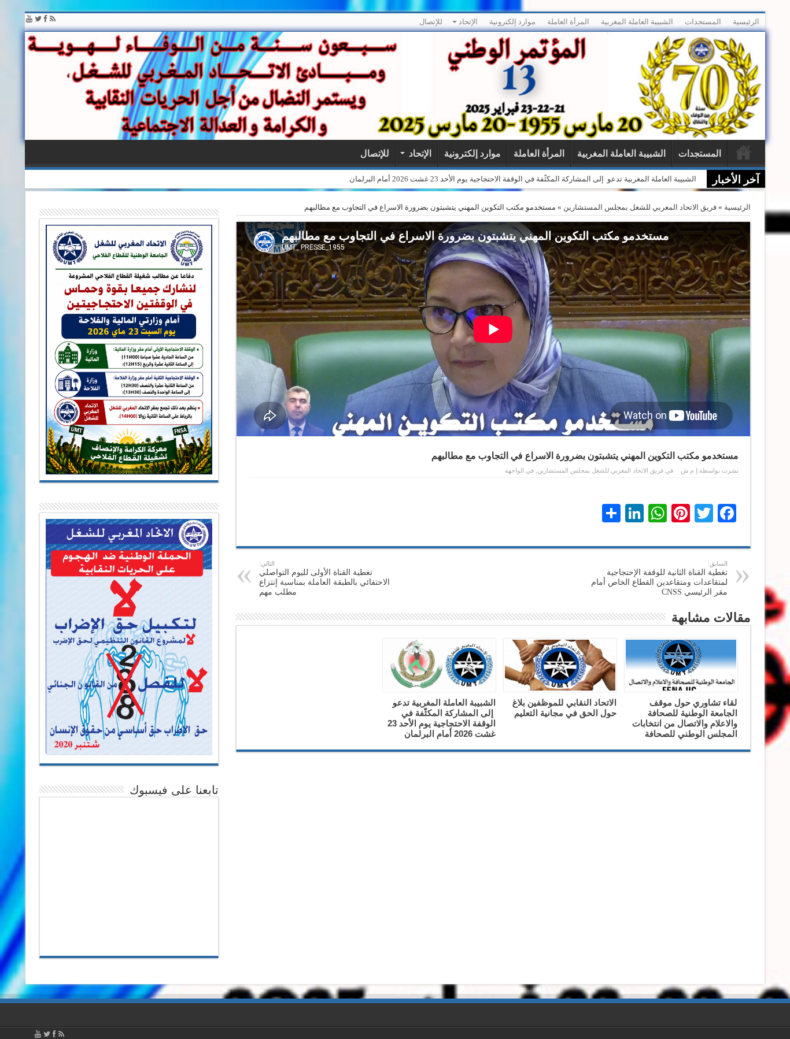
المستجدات (703, 21)
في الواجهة (519, 470)
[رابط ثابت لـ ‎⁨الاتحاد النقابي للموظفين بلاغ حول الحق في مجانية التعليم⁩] (560, 665)
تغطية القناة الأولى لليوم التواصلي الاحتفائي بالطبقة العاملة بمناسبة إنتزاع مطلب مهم (324, 578)
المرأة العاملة (568, 21)
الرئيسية (746, 21)
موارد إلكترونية (512, 21)
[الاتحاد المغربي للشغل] (395, 86)
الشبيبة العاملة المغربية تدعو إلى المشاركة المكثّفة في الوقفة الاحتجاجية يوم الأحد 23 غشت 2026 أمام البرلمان (522, 179)
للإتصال (430, 21)
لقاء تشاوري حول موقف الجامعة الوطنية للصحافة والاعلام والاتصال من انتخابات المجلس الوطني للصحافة (684, 718)
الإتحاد (468, 21)
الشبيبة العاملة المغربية (637, 21)
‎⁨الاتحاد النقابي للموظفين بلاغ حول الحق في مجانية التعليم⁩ (564, 707)
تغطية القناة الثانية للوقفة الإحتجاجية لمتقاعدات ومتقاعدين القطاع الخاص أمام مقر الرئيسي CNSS (659, 578)
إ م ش (689, 470)
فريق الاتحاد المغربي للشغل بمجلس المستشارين (640, 207)
